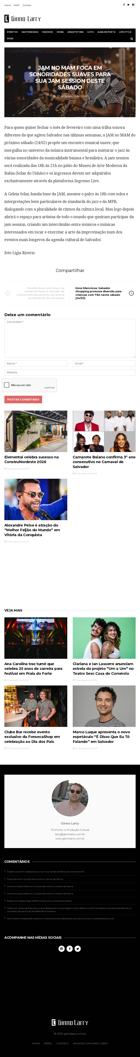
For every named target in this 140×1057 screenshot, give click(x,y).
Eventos (12, 32)
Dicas (10, 38)
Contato (26, 5)
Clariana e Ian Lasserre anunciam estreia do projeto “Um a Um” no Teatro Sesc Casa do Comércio (103, 669)
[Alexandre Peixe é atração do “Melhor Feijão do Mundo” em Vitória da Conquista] (35, 499)
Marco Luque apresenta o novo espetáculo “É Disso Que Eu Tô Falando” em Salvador (101, 737)
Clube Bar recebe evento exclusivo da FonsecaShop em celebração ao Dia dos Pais (32, 737)
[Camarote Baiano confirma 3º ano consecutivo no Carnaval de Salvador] (104, 431)
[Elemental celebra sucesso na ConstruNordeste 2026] (35, 431)
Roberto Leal (13, 871)
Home (7, 5)
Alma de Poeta (106, 32)
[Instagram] (133, 4)
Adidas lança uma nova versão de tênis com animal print (54, 871)
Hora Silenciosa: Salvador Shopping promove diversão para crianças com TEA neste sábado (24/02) (98, 293)
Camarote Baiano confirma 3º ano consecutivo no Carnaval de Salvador (104, 462)
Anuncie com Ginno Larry (90, 1043)
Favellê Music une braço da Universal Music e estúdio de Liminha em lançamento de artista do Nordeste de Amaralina (40, 293)
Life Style (125, 32)
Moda (60, 32)
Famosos (47, 32)
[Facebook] (124, 4)
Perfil (16, 5)
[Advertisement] (66, 577)
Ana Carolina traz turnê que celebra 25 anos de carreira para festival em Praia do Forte (33, 669)
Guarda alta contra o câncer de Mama (43, 879)
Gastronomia (30, 32)
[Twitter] (128, 4)
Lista (90, 32)
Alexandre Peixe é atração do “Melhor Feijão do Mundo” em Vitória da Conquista (32, 530)
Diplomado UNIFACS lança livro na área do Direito (45, 900)
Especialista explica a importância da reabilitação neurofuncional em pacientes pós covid (68, 918)
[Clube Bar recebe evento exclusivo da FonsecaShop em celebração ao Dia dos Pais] (35, 706)
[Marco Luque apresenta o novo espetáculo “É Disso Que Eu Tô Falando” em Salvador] (104, 706)
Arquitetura (75, 32)
